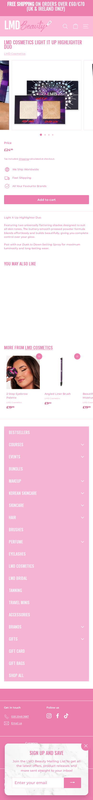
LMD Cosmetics (15, 53)
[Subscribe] (72, 783)
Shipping (24, 158)
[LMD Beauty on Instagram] (49, 715)
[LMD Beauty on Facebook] (57, 715)
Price (7, 143)
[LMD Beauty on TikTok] (66, 715)
